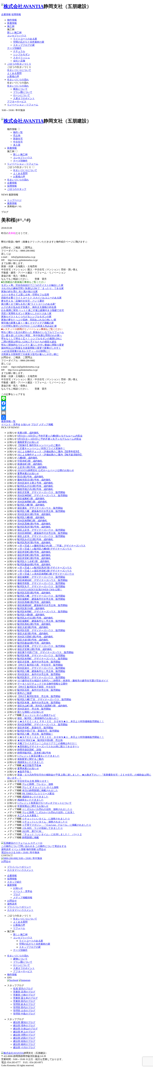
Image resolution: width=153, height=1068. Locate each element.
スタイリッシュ (21, 57)
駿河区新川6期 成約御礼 (31, 608)
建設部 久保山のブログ (25, 1028)
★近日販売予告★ (31, 765)
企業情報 (6, 14)
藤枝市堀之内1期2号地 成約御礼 (35, 489)
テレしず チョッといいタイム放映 (40, 787)
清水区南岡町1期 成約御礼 (32, 501)
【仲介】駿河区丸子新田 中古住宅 (36, 687)
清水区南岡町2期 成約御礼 (32, 520)
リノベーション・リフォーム (22, 104)
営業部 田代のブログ (24, 1001)
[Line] (76, 398)
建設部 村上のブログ (24, 1031)
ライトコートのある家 (25, 39)
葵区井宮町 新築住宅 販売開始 (35, 727)
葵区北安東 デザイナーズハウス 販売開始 (41, 492)
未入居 (16, 145)
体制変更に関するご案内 (30, 759)
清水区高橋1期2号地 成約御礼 (34, 602)
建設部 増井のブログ (24, 1025)
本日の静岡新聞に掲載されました (40, 790)
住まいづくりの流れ (18, 79)
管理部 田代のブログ (24, 1007)
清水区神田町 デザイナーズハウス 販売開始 (42, 495)
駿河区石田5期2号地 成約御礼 (34, 592)
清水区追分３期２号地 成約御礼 (35, 483)
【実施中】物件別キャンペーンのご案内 (38, 445)
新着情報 (12, 23)
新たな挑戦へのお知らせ (30, 712)
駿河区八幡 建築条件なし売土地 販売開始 (41, 671)
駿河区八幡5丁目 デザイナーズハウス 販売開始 (44, 699)
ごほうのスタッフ (16, 189)
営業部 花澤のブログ (24, 991)
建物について (20, 959)
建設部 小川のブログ (24, 1047)
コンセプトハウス (16, 35)
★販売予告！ (24, 771)
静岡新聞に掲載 (30, 837)
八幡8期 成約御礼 (27, 458)
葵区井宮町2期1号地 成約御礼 (34, 552)
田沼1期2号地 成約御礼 (30, 476)
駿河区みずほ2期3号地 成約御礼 (35, 486)
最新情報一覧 (8, 421)
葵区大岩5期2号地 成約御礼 (32, 627)
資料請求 (6, 849)
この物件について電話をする (50, 846)
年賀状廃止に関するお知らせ (32, 806)
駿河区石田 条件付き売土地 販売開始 (38, 690)
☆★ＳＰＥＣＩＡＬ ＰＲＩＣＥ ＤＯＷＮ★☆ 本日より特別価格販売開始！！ (60, 721)
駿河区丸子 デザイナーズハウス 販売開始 (41, 586)
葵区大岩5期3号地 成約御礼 (32, 640)
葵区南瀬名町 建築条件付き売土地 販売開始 (42, 605)
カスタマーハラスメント (20, 870)
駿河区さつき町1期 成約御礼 (33, 561)
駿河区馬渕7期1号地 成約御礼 (34, 542)
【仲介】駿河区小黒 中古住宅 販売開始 (40, 665)
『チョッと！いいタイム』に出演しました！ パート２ (52, 834)
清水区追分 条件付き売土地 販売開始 (38, 674)
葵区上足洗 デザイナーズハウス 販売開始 (41, 530)
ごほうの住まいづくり (19, 64)
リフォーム (19, 928)
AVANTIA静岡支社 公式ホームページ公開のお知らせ (45, 470)
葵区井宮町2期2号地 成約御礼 (34, 555)
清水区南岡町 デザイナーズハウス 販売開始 (42, 724)
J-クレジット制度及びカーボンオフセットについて (44, 803)
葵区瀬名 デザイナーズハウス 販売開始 (40, 508)
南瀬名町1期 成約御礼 (29, 464)
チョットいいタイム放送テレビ (39, 715)
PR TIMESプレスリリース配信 (38, 793)
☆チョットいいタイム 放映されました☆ (45, 822)
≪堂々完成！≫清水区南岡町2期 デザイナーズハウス (45, 574)
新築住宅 (18, 138)
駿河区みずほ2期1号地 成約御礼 (35, 618)
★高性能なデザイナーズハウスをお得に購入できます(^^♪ (48, 746)
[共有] (76, 417)
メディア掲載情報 (22, 897)
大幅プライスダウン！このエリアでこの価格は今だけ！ (47, 743)
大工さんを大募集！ (28, 815)
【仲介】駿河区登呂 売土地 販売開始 (38, 696)
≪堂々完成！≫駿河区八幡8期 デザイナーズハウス (44, 549)
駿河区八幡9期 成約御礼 (31, 517)
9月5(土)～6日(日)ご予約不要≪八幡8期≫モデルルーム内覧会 (49, 436)
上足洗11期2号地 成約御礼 (32, 467)
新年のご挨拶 (24, 693)
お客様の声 (13, 76)
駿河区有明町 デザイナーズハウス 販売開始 (42, 611)
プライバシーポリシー (19, 867)
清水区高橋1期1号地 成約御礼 (34, 523)
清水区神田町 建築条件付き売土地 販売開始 (42, 533)
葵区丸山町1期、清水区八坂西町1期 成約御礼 (42, 705)
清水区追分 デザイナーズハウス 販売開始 (41, 668)
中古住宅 (18, 141)
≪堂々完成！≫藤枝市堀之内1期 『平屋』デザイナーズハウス (51, 545)
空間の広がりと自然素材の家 (28, 42)
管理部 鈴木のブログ (24, 1004)
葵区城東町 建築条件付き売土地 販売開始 (41, 599)
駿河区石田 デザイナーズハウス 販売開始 (41, 630)
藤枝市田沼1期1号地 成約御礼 (34, 479)
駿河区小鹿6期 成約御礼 (31, 614)
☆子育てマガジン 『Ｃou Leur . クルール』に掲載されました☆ (56, 825)
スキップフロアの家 (24, 45)
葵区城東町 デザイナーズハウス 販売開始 (41, 577)
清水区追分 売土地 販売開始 (34, 709)
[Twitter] (76, 408)
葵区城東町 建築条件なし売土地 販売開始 (41, 621)
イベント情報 (18, 849)
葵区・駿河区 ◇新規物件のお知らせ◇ (38, 718)
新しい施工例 (14, 32)
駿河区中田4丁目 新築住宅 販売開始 (38, 731)
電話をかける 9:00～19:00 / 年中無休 (20, 852)
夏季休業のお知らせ (28, 473)
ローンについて (21, 95)
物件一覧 (18, 132)
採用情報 (16, 14)
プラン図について (22, 92)
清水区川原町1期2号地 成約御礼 (35, 636)
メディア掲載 (46, 424)
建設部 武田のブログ (24, 1038)
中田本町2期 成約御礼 (29, 461)
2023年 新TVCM (32, 831)
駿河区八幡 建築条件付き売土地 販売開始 (41, 511)
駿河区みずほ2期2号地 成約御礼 (35, 539)
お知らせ (25, 424)
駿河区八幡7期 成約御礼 (31, 505)
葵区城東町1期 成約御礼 (31, 498)
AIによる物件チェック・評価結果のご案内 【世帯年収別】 (48, 451)
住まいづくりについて (19, 70)
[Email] (76, 412)
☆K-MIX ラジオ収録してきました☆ (42, 828)
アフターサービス (16, 101)
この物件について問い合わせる (18, 846)
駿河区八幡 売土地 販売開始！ (35, 734)
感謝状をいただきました (30, 762)
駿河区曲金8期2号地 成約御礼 (34, 564)
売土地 (16, 135)
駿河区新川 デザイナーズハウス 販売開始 (41, 677)
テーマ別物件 (14, 48)
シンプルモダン (21, 54)
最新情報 (12, 885)
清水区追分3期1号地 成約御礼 (34, 514)
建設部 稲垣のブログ (24, 1041)
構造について (20, 89)
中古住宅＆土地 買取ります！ (33, 781)
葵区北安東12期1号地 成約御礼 (34, 649)
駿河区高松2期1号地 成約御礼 (34, 624)
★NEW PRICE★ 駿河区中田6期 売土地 (40, 740)
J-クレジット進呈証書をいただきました (38, 756)
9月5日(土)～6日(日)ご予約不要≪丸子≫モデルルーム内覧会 (49, 439)
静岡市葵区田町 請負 (29, 749)
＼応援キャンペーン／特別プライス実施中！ (41, 448)
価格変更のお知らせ (28, 442)
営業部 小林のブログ (24, 995)
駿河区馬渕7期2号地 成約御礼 (34, 527)
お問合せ (41, 849)
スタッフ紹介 (14, 882)
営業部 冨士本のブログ (25, 998)
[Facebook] (76, 403)
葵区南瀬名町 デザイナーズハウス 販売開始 (42, 580)
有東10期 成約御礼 (28, 432)
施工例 (10, 26)
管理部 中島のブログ (24, 1013)
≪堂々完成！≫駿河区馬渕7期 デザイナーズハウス (44, 567)
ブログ (34, 424)
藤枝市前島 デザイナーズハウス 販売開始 (41, 583)
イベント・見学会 (10, 424)
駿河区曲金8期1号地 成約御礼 (34, 643)
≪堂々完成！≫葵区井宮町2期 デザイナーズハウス (44, 570)
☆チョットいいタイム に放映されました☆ (46, 818)
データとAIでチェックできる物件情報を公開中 (42, 683)
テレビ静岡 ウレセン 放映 (37, 784)
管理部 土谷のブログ (24, 1010)
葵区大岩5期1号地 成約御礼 (32, 633)
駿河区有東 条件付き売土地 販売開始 (38, 702)
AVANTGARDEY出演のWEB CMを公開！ (39, 589)
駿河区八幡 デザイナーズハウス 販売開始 (41, 596)
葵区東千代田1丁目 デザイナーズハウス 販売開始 (45, 652)
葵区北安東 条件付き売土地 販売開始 (38, 661)
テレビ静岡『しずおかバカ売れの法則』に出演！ (48, 812)
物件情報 (12, 20)
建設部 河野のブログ (24, 1035)
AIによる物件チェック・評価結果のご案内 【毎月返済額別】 (50, 454)
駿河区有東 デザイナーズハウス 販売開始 (41, 655)
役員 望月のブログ (23, 988)
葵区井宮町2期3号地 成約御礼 (34, 558)
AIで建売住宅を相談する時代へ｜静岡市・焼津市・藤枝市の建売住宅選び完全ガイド (62, 680)
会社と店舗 (19, 60)
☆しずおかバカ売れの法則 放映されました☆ (47, 809)
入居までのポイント (24, 98)
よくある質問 (14, 73)
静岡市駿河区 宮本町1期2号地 (34, 753)
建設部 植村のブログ (24, 1044)
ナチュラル (19, 51)
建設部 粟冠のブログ (24, 1022)
